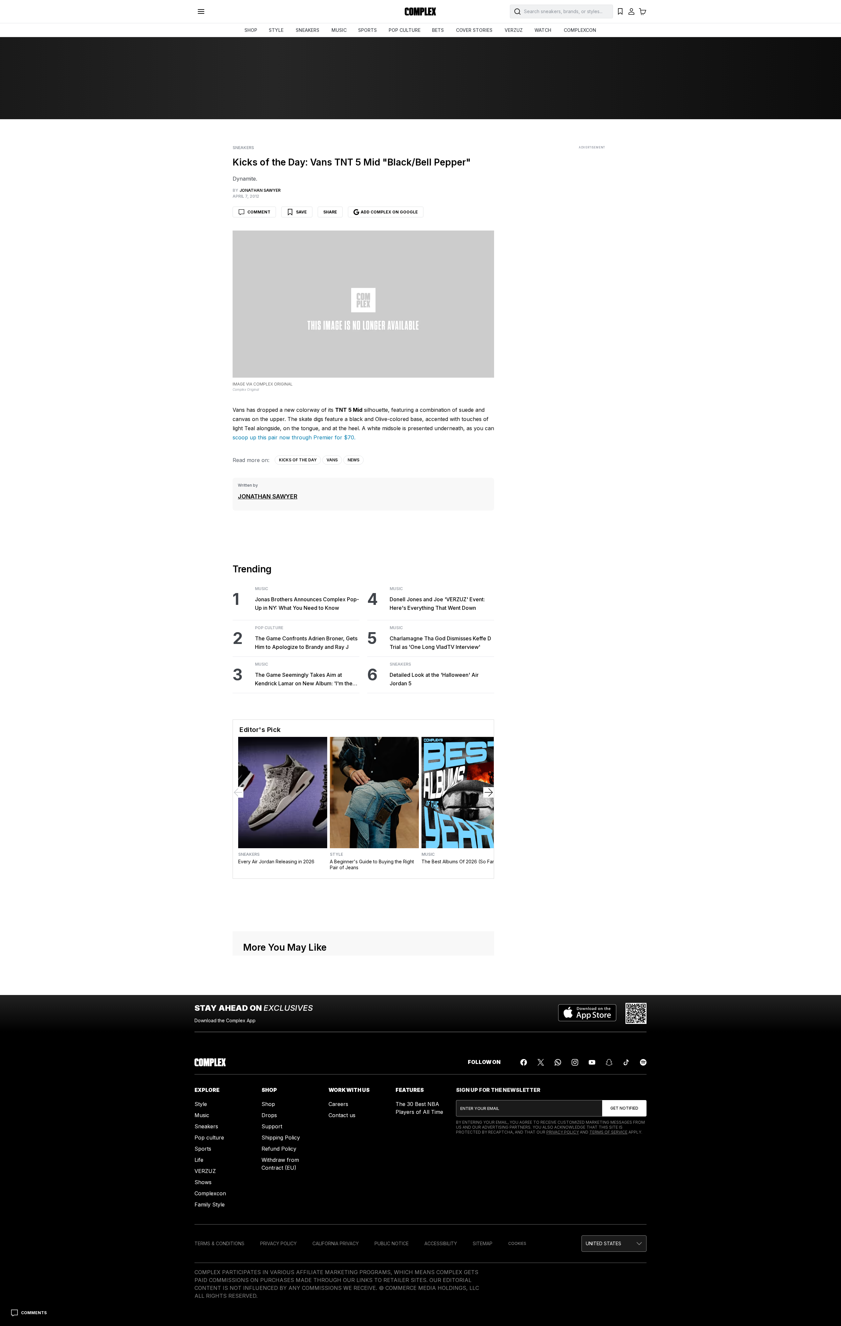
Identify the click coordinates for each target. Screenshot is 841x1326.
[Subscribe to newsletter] (624, 1255)
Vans (332, 459)
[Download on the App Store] (587, 1160)
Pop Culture (269, 628)
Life (198, 1307)
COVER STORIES (474, 30)
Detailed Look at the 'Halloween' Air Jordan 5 (434, 679)
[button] (363, 977)
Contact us (342, 1262)
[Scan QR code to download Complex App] (636, 1160)
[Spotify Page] (643, 1209)
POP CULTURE (404, 30)
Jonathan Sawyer (267, 496)
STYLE (276, 30)
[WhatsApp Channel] (558, 1209)
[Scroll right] (488, 792)
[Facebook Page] (523, 1209)
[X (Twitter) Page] (540, 1209)
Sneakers (243, 147)
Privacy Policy (562, 1279)
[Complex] (420, 11)
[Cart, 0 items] (643, 11)
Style (336, 854)
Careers (338, 1251)
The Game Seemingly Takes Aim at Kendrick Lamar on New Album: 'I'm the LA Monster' (303, 680)
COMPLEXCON (580, 30)
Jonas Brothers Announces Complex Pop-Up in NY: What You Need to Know (307, 603)
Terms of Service (608, 1279)
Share (330, 212)
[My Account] (631, 11)
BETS (438, 30)
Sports (202, 1296)
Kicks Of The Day (298, 459)
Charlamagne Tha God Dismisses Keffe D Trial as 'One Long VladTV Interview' (440, 642)
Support (271, 1273)
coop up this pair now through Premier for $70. (295, 437)
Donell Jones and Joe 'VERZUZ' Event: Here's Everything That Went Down (437, 603)
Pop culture (209, 1284)
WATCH (542, 30)
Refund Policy (278, 1296)
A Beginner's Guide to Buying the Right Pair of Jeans (372, 864)
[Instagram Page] (575, 1209)
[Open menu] (201, 11)
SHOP (250, 30)
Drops (269, 1262)
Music (261, 588)
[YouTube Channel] (592, 1209)
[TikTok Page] (626, 1209)
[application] (363, 978)
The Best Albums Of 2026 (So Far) (458, 861)
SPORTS (367, 30)
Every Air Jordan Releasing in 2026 (276, 861)
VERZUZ (514, 30)
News (353, 459)
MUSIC (339, 30)
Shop (268, 1251)
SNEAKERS (307, 30)
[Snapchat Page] (609, 1209)
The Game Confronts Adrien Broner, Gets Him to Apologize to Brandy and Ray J (306, 642)
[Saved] (620, 11)
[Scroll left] (238, 792)
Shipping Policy (280, 1284)
